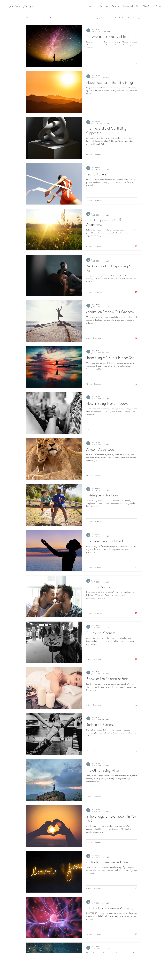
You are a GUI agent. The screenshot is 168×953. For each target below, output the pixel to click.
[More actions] (136, 30)
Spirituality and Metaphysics (47, 17)
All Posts (29, 17)
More (130, 17)
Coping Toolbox (101, 17)
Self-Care (78, 17)
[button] (138, 18)
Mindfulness (66, 17)
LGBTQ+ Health (117, 17)
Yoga (88, 17)
